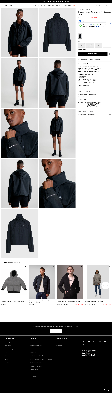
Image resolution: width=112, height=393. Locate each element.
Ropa (83, 9)
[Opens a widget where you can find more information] (106, 390)
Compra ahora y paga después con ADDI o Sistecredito (56, 1)
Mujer (34, 5)
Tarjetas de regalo (66, 5)
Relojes (58, 5)
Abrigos (88, 9)
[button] (96, 6)
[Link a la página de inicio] (80, 9)
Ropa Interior (51, 5)
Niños (45, 5)
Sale (74, 5)
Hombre (40, 5)
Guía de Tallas (82, 49)
